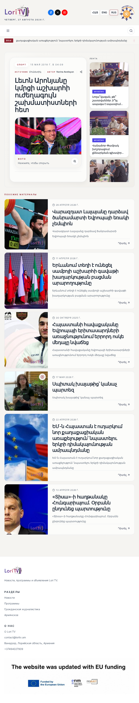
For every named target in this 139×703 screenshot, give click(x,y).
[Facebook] (51, 12)
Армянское (11, 615)
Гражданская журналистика (22, 609)
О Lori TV (9, 631)
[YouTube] (65, 12)
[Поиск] (131, 30)
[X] (58, 12)
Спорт (21, 64)
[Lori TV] (16, 10)
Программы (11, 603)
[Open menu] (8, 30)
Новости (9, 597)
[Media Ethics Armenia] (127, 12)
